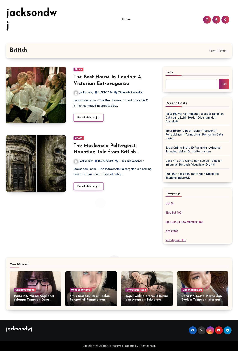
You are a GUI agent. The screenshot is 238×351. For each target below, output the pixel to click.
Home (126, 19)
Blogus (129, 346)
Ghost (79, 138)
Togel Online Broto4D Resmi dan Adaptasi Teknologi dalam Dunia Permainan (193, 149)
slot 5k (170, 203)
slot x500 (172, 231)
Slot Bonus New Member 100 (184, 222)
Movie (78, 69)
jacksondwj (86, 92)
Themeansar (147, 346)
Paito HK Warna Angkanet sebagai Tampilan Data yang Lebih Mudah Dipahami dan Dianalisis (195, 117)
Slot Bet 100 (174, 212)
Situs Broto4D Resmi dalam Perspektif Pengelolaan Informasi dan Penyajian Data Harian (194, 134)
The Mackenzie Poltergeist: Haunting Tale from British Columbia (105, 152)
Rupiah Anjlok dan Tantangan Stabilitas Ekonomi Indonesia (192, 175)
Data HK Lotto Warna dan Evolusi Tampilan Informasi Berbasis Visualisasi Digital (194, 162)
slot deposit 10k (176, 240)
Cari (169, 72)
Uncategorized (24, 289)
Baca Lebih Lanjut (88, 117)
